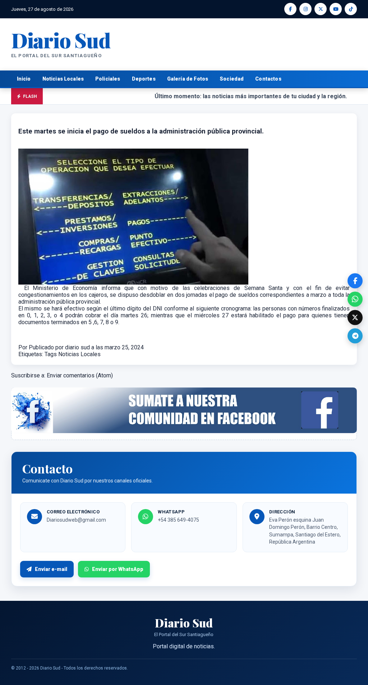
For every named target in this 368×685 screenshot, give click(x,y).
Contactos (268, 79)
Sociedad (232, 79)
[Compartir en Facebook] (355, 280)
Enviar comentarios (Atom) (80, 375)
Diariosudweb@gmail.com (76, 520)
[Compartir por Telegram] (355, 335)
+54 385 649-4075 (178, 520)
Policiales (107, 79)
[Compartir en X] (355, 317)
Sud (61, 39)
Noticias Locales (63, 79)
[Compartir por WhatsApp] (355, 299)
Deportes (144, 79)
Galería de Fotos (187, 79)
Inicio (24, 79)
